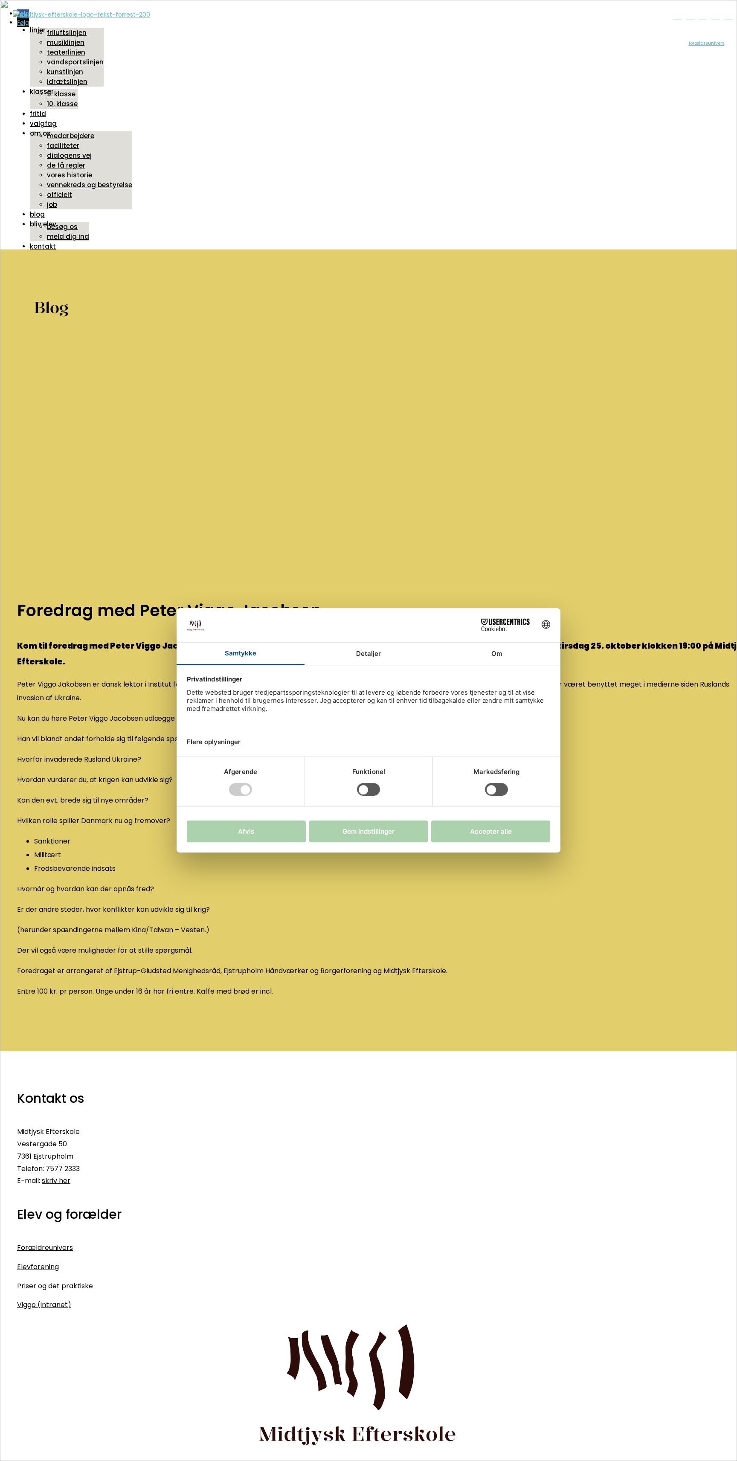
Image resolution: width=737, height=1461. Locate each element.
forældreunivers (706, 43)
